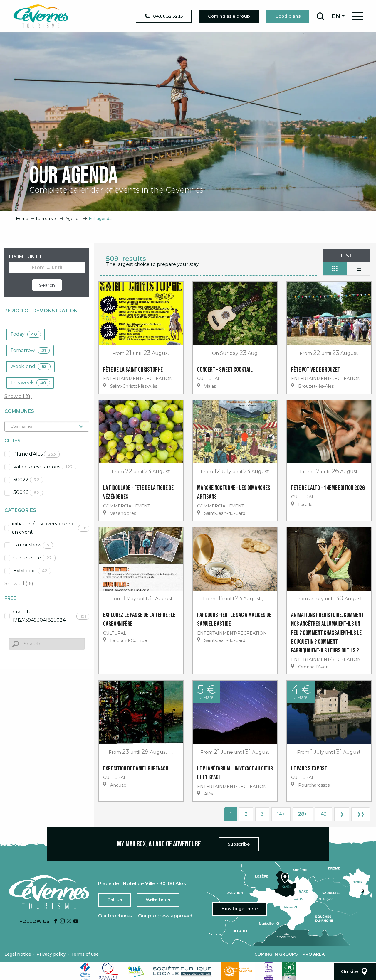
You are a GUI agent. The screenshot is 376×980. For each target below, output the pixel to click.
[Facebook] (55, 921)
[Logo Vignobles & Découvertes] (289, 971)
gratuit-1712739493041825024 (49, 616)
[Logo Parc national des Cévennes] (238, 971)
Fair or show (31, 545)
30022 (26, 480)
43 (323, 814)
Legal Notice (17, 954)
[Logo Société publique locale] (182, 971)
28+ (302, 814)
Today (23, 334)
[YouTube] (76, 921)
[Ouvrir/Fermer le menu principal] (357, 16)
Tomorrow (28, 350)
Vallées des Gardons (43, 467)
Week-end (28, 366)
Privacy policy (51, 954)
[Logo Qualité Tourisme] (109, 971)
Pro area (314, 954)
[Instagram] (62, 921)
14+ (281, 814)
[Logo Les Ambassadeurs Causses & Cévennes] (268, 971)
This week (28, 382)
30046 (26, 492)
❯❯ (361, 814)
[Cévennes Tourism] (40, 16)
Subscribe (239, 844)
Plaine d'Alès (34, 454)
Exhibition (30, 571)
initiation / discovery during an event (49, 528)
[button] (320, 16)
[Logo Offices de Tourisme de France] (85, 971)
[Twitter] (69, 921)
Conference (32, 558)
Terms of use (85, 954)
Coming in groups (276, 954)
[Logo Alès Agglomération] (136, 971)
